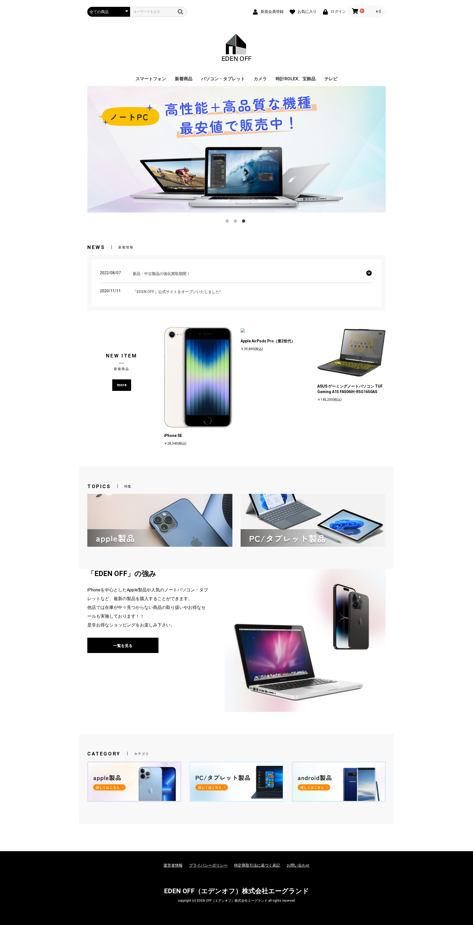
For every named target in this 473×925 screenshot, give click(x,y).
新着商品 (183, 78)
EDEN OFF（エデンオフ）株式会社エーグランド (236, 891)
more (121, 385)
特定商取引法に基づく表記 (257, 865)
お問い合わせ (298, 865)
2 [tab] (236, 222)
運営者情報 (173, 865)
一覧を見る (122, 645)
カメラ (260, 78)
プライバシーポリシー (208, 865)
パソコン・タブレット (223, 78)
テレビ (331, 78)
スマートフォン (150, 78)
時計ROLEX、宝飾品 (296, 78)
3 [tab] (244, 222)
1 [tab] (228, 222)
